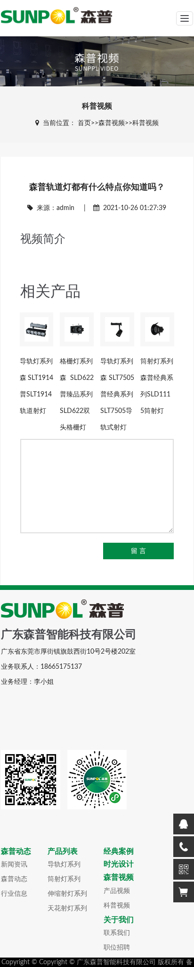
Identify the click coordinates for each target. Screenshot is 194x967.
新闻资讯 (14, 864)
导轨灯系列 (64, 864)
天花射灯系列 (67, 908)
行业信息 (14, 894)
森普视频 (111, 123)
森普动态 (16, 851)
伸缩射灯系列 (67, 894)
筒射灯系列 (64, 879)
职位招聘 (117, 947)
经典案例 (119, 851)
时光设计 (119, 864)
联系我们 (117, 933)
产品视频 (117, 891)
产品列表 (63, 851)
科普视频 (145, 123)
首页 (84, 123)
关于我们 (119, 920)
